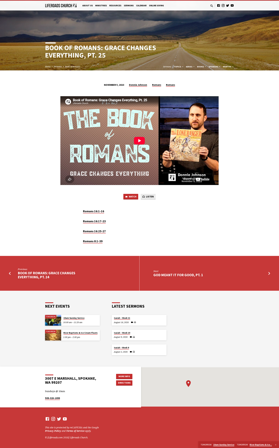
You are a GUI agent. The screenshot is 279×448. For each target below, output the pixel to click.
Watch (132, 196)
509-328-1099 (52, 398)
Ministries (101, 5)
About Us (87, 5)
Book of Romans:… (73, 66)
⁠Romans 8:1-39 (93, 241)
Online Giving (156, 5)
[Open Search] (211, 5)
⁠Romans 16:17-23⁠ (94, 221)
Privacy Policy (53, 430)
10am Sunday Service (73, 318)
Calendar (141, 5)
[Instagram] (223, 5)
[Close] (276, 444)
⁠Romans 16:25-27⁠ (94, 231)
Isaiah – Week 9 (121, 347)
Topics (177, 66)
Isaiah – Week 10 (122, 332)
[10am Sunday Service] (53, 320)
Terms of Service (75, 430)
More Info (124, 376)
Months (227, 66)
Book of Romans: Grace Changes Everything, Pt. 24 (46, 275)
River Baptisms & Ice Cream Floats (80, 332)
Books (200, 66)
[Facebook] (218, 5)
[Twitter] (227, 5)
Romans (156, 84)
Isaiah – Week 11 (122, 318)
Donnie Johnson (138, 84)
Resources (115, 5)
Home (48, 66)
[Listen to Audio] (135, 322)
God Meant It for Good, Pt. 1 (178, 275)
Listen (149, 196)
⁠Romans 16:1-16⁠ (93, 211)
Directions (124, 382)
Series (189, 66)
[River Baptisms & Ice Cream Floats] (53, 335)
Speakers (214, 66)
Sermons (129, 5)
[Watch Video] (132, 322)
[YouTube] (232, 5)
